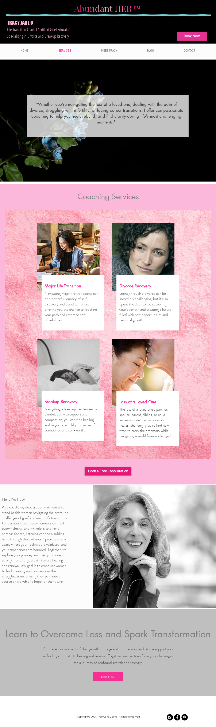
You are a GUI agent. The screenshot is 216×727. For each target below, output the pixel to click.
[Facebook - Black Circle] (177, 717)
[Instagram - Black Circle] (170, 717)
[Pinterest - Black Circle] (184, 717)
